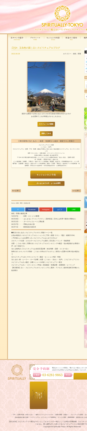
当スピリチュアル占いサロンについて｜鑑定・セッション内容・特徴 (35, 257)
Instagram (46, 209)
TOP (14, 414)
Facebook (32, 209)
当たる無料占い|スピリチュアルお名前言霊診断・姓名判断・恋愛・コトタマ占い (40, 249)
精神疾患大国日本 (29, 227)
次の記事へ (76, 191)
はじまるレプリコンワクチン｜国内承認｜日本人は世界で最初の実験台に (49, 219)
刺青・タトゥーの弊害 (31, 216)
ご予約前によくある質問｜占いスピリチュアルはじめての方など (34, 238)
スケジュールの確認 (46, 124)
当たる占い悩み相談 (53, 149)
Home (13, 203)
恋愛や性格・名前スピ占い (25, 414)
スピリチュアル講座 (77, 414)
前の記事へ (16, 191)
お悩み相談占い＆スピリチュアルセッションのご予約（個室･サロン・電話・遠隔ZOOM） (43, 235)
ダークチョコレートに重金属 (33, 221)
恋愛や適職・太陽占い (62, 414)
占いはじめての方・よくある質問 (48, 183)
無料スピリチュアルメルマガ (44, 414)
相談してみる (46, 133)
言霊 (42, 149)
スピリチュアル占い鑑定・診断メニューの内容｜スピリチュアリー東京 (36, 262)
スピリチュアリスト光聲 (46, 145)
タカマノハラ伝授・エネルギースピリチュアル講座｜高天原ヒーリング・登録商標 (40, 241)
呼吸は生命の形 (29, 224)
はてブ (59, 209)
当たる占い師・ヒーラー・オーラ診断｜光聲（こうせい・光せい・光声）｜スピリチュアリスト (45, 259)
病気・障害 (77, 54)
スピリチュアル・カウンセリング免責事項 (43, 417)
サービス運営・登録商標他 (66, 417)
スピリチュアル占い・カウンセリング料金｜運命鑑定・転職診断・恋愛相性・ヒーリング (43, 265)
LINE (73, 209)
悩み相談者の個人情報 (21, 417)
